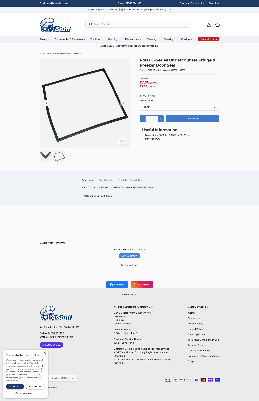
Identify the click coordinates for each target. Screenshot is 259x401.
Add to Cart (193, 118)
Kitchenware (132, 39)
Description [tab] (88, 180)
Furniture (95, 39)
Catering (169, 39)
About (191, 312)
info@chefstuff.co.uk (58, 3)
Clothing (113, 39)
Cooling (185, 39)
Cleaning (151, 39)
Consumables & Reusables (69, 39)
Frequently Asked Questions (203, 356)
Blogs (191, 361)
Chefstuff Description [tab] (130, 180)
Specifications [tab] (106, 180)
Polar (142, 70)
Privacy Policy (195, 323)
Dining (43, 39)
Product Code (146, 100)
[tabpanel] (129, 187)
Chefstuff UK (52, 388)
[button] (217, 24)
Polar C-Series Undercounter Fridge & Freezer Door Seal (65, 53)
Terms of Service (197, 345)
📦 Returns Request (131, 9)
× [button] (44, 353)
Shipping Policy (196, 334)
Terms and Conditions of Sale (203, 339)
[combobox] (137, 24)
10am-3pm (213, 3)
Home (42, 53)
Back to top (128, 294)
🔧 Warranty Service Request (103, 9)
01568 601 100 (133, 3)
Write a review (129, 255)
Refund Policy (195, 329)
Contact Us (194, 318)
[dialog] (25, 374)
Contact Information (199, 350)
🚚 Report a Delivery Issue (158, 9)
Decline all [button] (35, 386)
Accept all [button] (15, 386)
